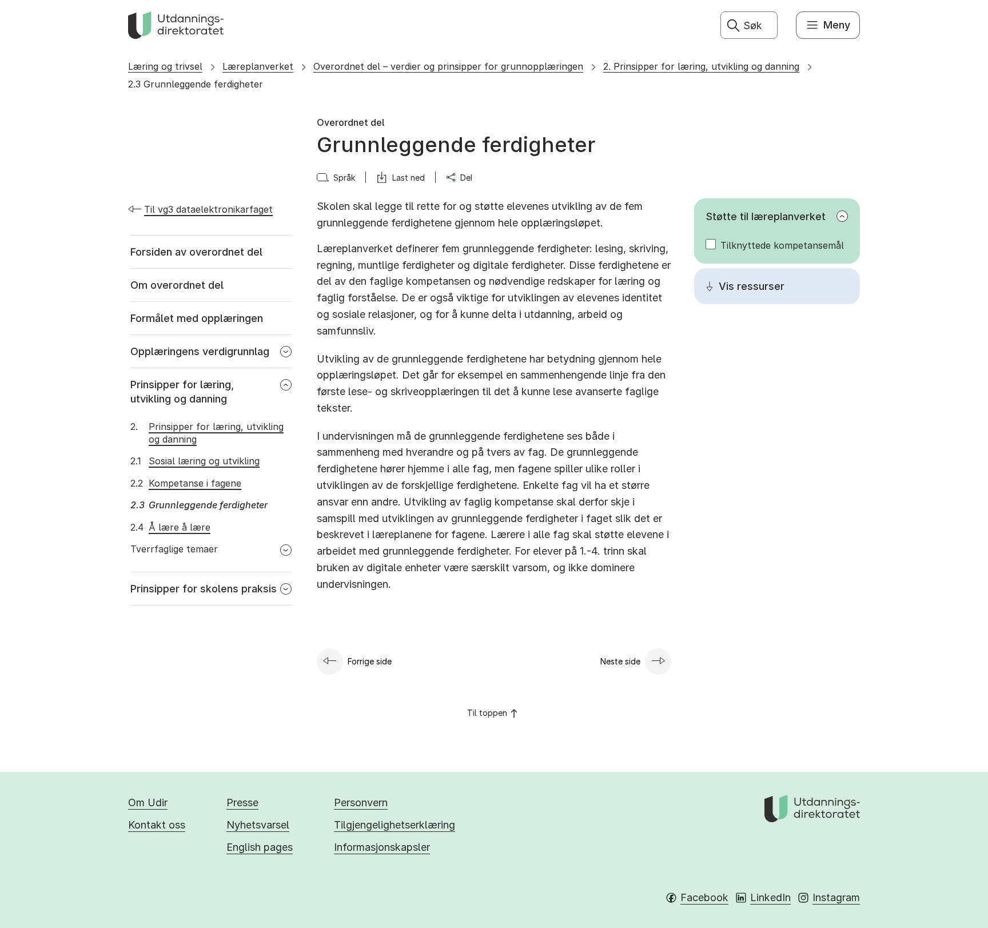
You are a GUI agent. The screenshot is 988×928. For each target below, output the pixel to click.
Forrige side (370, 661)
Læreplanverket (257, 66)
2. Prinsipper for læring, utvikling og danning (701, 66)
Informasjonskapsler (382, 847)
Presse (242, 802)
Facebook (704, 897)
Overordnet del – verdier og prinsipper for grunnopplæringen (448, 66)
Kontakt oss (156, 825)
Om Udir (148, 802)
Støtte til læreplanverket (766, 216)
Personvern (361, 802)
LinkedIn (770, 897)
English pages (259, 847)
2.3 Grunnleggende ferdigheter (195, 84)
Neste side (620, 661)
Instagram (836, 897)
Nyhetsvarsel (257, 825)
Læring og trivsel (165, 66)
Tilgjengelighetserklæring (394, 825)
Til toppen (487, 713)
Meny (836, 25)
